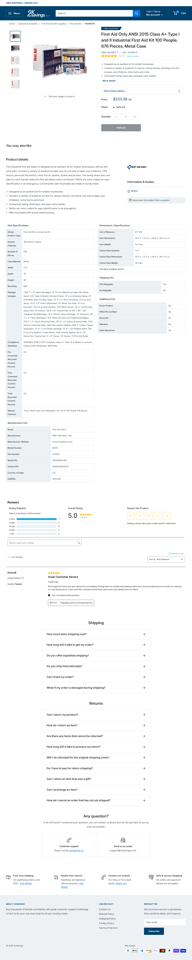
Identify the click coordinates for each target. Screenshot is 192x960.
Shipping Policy (107, 918)
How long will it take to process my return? (74, 746)
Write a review (132, 56)
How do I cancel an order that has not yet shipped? (79, 800)
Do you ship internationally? (64, 666)
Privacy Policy (106, 923)
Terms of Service (108, 927)
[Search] (136, 13)
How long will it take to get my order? (70, 644)
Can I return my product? (62, 714)
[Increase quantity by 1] (135, 117)
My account (153, 14)
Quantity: (106, 116)
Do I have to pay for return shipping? (70, 768)
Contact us (105, 909)
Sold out (121, 127)
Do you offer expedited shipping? (68, 655)
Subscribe (153, 931)
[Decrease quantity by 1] (116, 117)
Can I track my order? (60, 676)
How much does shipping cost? (67, 634)
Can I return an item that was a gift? (69, 778)
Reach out (121, 883)
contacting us (76, 850)
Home (12, 23)
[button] (175, 13)
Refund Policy (106, 914)
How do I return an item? (62, 725)
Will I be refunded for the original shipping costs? (78, 757)
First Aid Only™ (109, 52)
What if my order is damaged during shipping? (76, 687)
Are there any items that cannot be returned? (75, 736)
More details (109, 80)
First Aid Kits (75, 23)
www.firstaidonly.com (62, 442)
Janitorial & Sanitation (28, 23)
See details (26, 883)
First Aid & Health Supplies (53, 23)
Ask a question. (163, 200)
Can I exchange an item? (62, 789)
